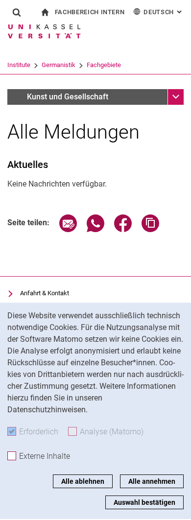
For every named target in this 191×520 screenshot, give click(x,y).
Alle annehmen (151, 481)
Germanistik (58, 65)
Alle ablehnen (82, 481)
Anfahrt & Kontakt (44, 293)
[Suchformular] (17, 12)
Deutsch (163, 12)
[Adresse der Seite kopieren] (150, 229)
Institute (18, 65)
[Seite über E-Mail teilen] (68, 229)
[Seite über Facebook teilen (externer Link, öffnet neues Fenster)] (123, 229)
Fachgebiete (104, 65)
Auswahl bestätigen (144, 502)
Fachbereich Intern (90, 12)
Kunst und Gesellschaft (67, 96)
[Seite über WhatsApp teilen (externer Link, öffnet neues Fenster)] (95, 229)
